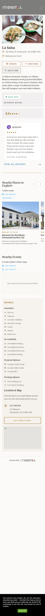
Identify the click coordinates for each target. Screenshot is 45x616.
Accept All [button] (22, 611)
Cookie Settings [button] (9, 611)
